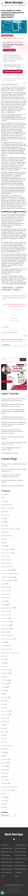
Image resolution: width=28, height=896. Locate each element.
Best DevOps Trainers (7, 859)
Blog (16, 876)
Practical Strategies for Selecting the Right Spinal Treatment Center (12, 405)
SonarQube (4, 769)
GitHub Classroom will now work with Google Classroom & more (14, 305)
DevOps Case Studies (21, 845)
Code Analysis (5, 563)
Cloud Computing (7, 35)
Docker (3, 642)
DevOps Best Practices (7, 608)
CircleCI (3, 546)
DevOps (3, 604)
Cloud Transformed (6, 553)
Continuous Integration (7, 580)
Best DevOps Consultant (7, 872)
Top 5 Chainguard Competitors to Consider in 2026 (11, 449)
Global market (5, 670)
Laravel (3, 701)
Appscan (3, 511)
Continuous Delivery (6, 570)
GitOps (3, 666)
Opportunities (6, 290)
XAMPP (3, 804)
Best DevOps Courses (7, 852)
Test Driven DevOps (6, 790)
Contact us (18, 872)
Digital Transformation (7, 639)
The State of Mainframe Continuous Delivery (12, 481)
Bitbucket (3, 532)
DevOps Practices (6, 865)
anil (22, 38)
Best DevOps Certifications (21, 869)
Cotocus (24, 891)
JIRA (2, 694)
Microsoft (3, 718)
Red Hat (3, 752)
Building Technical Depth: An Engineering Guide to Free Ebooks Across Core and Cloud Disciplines (13, 424)
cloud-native (4, 556)
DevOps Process (5, 622)
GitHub (3, 659)
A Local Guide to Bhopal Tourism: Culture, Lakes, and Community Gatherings (13, 400)
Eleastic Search (5, 649)
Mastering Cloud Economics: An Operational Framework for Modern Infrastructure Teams (12, 431)
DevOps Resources (7, 869)
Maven (3, 708)
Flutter (3, 656)
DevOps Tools (5, 625)
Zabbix (3, 807)
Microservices (5, 714)
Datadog (3, 601)
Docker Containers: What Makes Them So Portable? (14, 465)
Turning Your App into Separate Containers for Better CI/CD (10, 476)
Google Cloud (5, 673)
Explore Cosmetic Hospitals (12, 71)
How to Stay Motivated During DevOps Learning (12, 438)
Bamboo (3, 525)
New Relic (3, 732)
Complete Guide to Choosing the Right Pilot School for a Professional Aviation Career (13, 411)
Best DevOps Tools (6, 862)
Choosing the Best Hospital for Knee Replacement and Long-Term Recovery (13, 418)
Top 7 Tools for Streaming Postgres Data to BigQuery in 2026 (13, 443)
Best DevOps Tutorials (21, 865)
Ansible (3, 501)
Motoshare (4, 721)
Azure (2, 522)
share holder (4, 763)
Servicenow (4, 759)
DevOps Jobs (19, 862)
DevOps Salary (5, 855)
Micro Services (5, 711)
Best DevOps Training (21, 859)
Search (23, 359)
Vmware (3, 797)
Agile (2, 494)
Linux (2, 704)
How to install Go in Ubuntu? (9, 453)
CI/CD (2, 542)
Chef (2, 539)
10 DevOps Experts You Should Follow (12, 486)
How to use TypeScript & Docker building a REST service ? (13, 470)
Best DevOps (14, 3)
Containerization (5, 566)
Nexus (2, 738)
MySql (2, 725)
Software (3, 766)
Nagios (3, 728)
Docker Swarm (5, 646)
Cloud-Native (4, 560)
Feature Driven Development (9, 652)
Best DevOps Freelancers (21, 852)
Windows (3, 800)
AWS (2, 518)
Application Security (6, 508)
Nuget (2, 742)
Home (3, 876)
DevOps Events (5, 615)
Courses (3, 584)
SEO (2, 756)
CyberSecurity (5, 587)
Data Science (4, 591)
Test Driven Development (8, 787)
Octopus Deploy (5, 745)
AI (1, 498)
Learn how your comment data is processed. (13, 340)
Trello (2, 794)
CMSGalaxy (13, 886)
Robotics (17, 290)
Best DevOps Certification (7, 848)
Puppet (3, 749)
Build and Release (6, 536)
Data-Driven (4, 597)
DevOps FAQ (5, 845)
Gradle (3, 677)
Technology (4, 783)
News (2, 735)
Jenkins (3, 690)
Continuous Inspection (7, 577)
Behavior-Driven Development (9, 529)
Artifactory (4, 515)
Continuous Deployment (8, 573)
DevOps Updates (5, 628)
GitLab (3, 663)
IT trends (3, 687)
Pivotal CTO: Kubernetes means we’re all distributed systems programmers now (14, 297)
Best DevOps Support (21, 855)
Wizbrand (23, 889)
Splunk (3, 776)
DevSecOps (4, 632)
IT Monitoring (4, 680)
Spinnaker (3, 773)
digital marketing (5, 635)
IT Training (4, 683)
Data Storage (4, 594)
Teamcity (3, 780)
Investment (20, 287)
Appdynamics (5, 505)
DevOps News (5, 618)
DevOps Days (4, 611)
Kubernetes (4, 697)
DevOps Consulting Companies (21, 848)
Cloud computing (8, 287)
